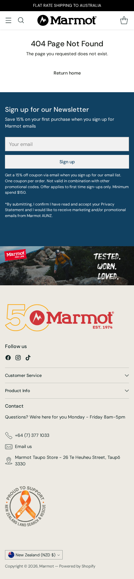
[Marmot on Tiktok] (28, 359)
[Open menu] (8, 20)
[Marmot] (67, 20)
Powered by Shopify (77, 566)
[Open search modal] (20, 20)
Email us (23, 446)
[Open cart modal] (123, 20)
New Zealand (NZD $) (35, 555)
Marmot (46, 566)
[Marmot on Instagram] (18, 359)
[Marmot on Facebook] (8, 359)
